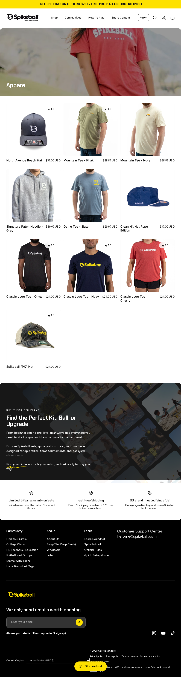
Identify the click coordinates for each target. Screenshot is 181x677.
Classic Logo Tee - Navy (81, 296)
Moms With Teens (18, 561)
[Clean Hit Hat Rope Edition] (147, 195)
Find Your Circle (16, 539)
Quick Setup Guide (96, 555)
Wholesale (53, 550)
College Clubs (15, 544)
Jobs (50, 555)
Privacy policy (112, 657)
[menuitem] (54, 17)
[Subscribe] (79, 622)
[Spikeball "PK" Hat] (33, 335)
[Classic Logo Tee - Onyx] (33, 265)
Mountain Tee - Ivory (135, 160)
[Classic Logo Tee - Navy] (90, 265)
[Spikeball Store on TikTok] (172, 633)
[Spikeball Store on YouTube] (163, 633)
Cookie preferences (99, 661)
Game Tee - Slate (76, 226)
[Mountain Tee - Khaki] (90, 129)
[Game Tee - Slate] (90, 195)
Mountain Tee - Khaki (78, 160)
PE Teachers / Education (22, 550)
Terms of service (130, 657)
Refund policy (97, 657)
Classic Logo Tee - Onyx (24, 296)
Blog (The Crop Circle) (61, 544)
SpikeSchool (92, 544)
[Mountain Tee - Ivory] (147, 129)
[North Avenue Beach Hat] (33, 129)
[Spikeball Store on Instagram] (154, 633)
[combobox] (143, 17)
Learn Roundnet (94, 539)
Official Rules (93, 550)
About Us (53, 539)
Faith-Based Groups (19, 555)
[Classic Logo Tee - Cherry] (147, 265)
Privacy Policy (149, 667)
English (143, 18)
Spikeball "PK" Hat (19, 366)
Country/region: (15, 660)
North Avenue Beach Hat (24, 160)
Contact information (150, 657)
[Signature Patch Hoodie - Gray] (33, 195)
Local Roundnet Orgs (20, 566)
